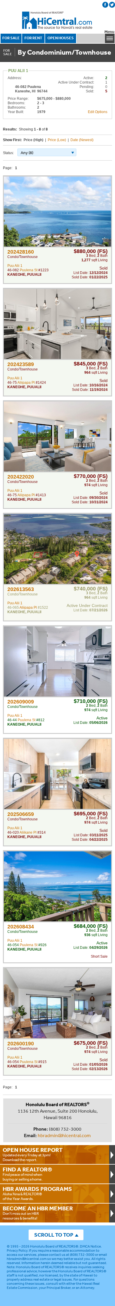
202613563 (20, 589)
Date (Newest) (81, 140)
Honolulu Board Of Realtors (57, 20)
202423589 (20, 364)
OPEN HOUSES (60, 37)
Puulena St (28, 270)
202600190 (20, 1044)
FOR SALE (11, 37)
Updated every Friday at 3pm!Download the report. (33, 1154)
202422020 (20, 477)
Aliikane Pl (28, 832)
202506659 (20, 814)
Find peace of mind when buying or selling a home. (27, 1174)
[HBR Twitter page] (112, 5)
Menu (109, 31)
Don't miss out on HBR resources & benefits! (38, 1213)
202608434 (20, 927)
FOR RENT (33, 37)
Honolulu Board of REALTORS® (54, 1246)
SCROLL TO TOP (53, 1234)
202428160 (20, 252)
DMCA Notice (90, 1246)
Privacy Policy (17, 1250)
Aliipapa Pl (26, 383)
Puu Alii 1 (14, 266)
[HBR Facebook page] (105, 5)
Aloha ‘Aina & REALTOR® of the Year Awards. (37, 1193)
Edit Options (97, 112)
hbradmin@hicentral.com (64, 1135)
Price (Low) (57, 140)
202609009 (20, 702)
